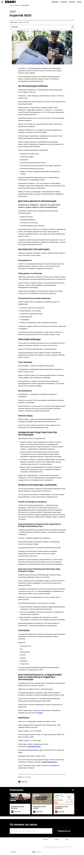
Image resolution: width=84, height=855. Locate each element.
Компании (54, 2)
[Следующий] (72, 790)
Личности (72, 2)
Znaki (11, 5)
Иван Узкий (24, 781)
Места (80, 2)
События (63, 2)
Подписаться (63, 831)
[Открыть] (72, 27)
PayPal (40, 713)
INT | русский (37, 852)
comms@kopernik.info (49, 762)
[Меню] (2, 2)
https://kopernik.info (34, 746)
